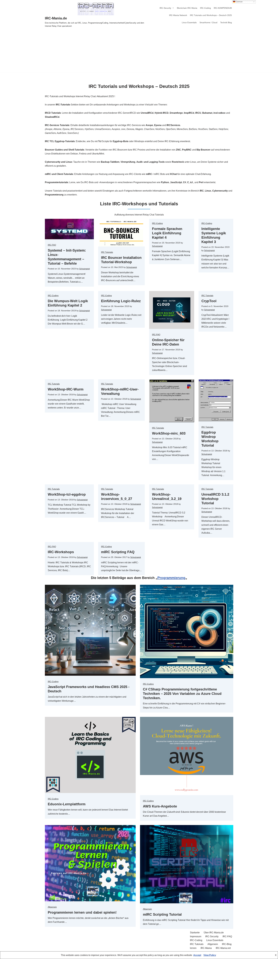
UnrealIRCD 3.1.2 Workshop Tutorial (215, 498)
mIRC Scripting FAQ (118, 552)
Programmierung (171, 578)
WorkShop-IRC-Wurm (65, 389)
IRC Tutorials (107, 252)
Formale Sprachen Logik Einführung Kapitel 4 (167, 233)
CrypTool (208, 301)
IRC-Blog (227, 944)
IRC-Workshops (61, 552)
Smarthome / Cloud (208, 22)
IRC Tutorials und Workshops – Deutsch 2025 (211, 15)
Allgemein (52, 907)
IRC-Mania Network (178, 15)
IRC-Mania (206, 948)
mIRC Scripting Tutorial (162, 914)
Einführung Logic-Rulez (121, 301)
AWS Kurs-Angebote (160, 806)
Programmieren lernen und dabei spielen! (82, 912)
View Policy (209, 955)
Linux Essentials (189, 22)
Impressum (195, 936)
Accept (197, 955)
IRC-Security (165, 8)
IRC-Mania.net (223, 948)
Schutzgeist (84, 269)
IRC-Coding (205, 8)
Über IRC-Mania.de (214, 932)
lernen (193, 948)
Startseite (195, 932)
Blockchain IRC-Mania (187, 8)
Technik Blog (226, 22)
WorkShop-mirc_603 (168, 433)
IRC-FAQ (52, 245)
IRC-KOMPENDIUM (223, 8)
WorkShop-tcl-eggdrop (67, 494)
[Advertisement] (139, 52)
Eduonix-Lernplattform (66, 804)
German (239, 2)
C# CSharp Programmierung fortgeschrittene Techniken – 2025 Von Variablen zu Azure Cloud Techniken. (182, 693)
